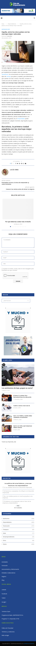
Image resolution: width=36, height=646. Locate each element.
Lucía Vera (9, 36)
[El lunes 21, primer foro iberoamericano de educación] (7, 398)
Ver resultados (18, 508)
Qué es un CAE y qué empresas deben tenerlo (22, 426)
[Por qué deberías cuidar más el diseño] (18, 209)
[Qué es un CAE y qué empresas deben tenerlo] (7, 428)
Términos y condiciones (8, 632)
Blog (3, 580)
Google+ (4, 602)
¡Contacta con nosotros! (29, 643)
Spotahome (5, 74)
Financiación (18, 526)
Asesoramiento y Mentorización (10, 569)
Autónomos (18, 518)
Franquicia (18, 529)
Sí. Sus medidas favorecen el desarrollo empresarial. (18, 487)
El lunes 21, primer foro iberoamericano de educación (22, 396)
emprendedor (21, 118)
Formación (5, 565)
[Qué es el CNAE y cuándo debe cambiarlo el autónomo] (7, 418)
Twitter (4, 598)
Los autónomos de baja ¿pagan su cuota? (17, 388)
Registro (4, 576)
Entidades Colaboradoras (8, 573)
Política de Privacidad (7, 628)
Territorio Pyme (6, 611)
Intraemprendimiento (18, 537)
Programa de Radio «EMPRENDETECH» (12, 615)
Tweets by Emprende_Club (9, 442)
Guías (18, 533)
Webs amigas (5, 635)
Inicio (3, 24)
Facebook (4, 594)
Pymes (18, 544)
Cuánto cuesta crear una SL (21, 405)
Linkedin (4, 589)
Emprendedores (12, 24)
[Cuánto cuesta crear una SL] (7, 408)
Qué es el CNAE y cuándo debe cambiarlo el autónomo (22, 416)
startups (8, 76)
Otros (18, 540)
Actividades (5, 562)
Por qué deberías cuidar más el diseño (18, 222)
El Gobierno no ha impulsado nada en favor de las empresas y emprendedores (17, 502)
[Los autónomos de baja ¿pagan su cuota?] (18, 375)
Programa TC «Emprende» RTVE (10, 619)
